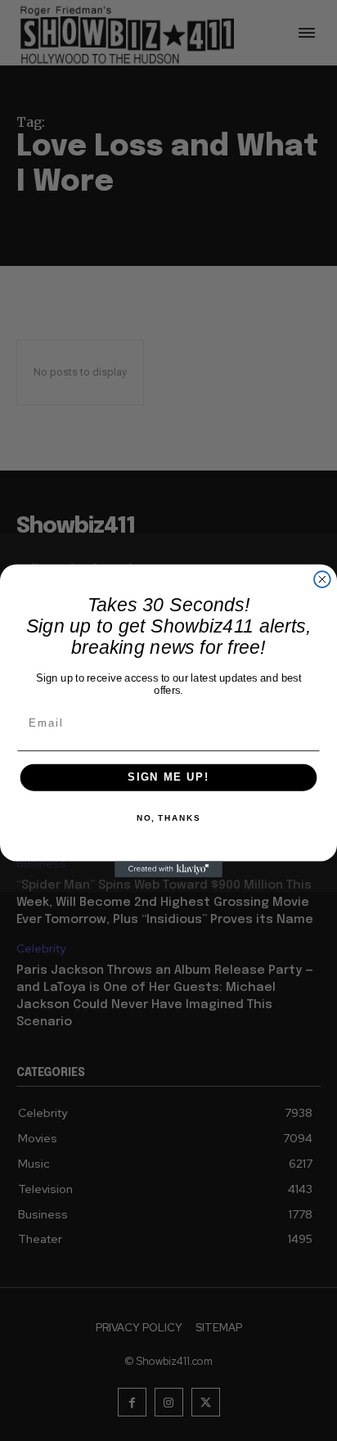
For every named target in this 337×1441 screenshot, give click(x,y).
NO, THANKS (168, 818)
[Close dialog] (322, 579)
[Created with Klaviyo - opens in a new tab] (168, 869)
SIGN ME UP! (168, 777)
